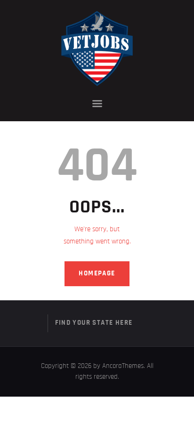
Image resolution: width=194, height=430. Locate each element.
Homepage (97, 273)
